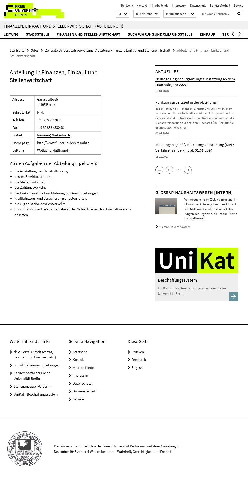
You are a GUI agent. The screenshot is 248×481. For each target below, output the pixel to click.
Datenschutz (198, 5)
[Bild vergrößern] (166, 205)
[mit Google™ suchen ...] (239, 13)
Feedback (139, 359)
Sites (34, 50)
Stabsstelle (37, 34)
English (137, 367)
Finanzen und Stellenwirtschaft (88, 34)
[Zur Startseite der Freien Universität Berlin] (32, 10)
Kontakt (141, 5)
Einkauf (207, 34)
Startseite (126, 5)
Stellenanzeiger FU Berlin (32, 386)
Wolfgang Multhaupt (52, 150)
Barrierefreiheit (220, 5)
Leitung (11, 34)
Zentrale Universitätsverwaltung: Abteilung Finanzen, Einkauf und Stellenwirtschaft (107, 50)
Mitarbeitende (159, 5)
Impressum (179, 5)
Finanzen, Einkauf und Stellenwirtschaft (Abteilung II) (63, 26)
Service (238, 5)
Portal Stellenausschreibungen (37, 365)
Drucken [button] (138, 351)
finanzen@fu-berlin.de (53, 135)
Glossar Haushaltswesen (175, 227)
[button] (122, 14)
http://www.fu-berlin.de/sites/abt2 (63, 142)
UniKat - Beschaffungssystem (36, 394)
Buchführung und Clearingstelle (160, 34)
